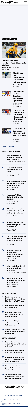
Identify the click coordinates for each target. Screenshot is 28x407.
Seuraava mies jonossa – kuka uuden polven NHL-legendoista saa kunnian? (15, 332)
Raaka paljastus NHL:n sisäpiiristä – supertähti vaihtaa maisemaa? (14, 157)
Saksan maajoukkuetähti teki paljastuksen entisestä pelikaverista (16, 268)
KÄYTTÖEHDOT (5, 404)
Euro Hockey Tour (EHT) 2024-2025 (13, 395)
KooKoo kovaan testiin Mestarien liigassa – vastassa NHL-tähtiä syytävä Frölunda (15, 299)
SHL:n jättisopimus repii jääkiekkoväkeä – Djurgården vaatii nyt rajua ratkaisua (16, 211)
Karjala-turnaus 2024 (13, 394)
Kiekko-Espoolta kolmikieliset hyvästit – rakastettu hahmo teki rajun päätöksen (16, 183)
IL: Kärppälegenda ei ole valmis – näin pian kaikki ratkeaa (14, 169)
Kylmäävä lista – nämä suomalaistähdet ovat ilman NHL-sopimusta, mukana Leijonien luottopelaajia (19, 80)
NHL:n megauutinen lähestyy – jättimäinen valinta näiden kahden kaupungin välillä (16, 238)
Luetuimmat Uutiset (9, 338)
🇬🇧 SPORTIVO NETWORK (14, 403)
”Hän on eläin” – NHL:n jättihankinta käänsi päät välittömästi (15, 197)
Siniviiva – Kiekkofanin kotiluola (14, 392)
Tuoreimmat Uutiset (9, 293)
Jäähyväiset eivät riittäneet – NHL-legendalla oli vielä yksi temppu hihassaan (14, 314)
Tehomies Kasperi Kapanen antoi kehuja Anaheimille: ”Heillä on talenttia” (19, 132)
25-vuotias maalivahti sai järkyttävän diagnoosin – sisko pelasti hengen (16, 225)
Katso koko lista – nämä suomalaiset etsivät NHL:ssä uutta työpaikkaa (14, 63)
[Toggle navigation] (25, 2)
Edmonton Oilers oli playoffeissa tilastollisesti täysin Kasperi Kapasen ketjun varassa (19, 97)
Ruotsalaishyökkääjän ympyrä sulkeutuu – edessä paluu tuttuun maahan (14, 323)
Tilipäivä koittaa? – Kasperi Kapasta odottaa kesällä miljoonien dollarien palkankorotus (19, 114)
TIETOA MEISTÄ (5, 403)
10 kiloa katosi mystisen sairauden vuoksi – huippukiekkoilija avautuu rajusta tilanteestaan (15, 253)
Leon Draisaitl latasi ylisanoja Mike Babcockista (14, 307)
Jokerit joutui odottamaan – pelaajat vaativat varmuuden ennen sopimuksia (16, 280)
